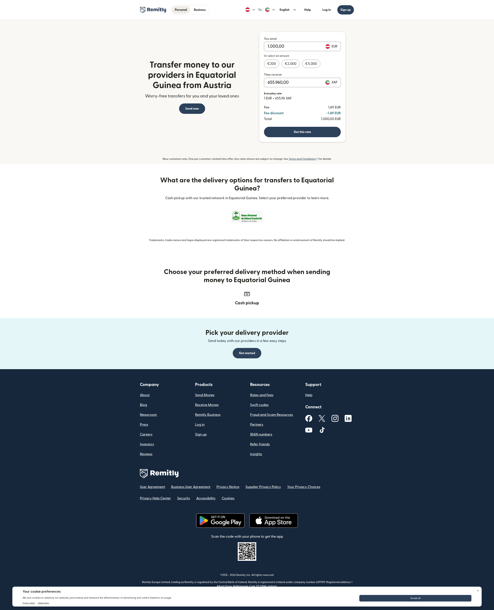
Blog (143, 405)
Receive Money (207, 405)
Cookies (228, 498)
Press (144, 424)
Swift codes (259, 405)
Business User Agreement (190, 487)
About (145, 395)
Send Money (205, 395)
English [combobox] (284, 9)
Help (307, 9)
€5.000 (311, 63)
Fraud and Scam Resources (271, 414)
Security (183, 498)
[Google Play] (220, 520)
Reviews (146, 454)
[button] (250, 9)
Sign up (345, 9)
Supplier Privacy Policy (263, 487)
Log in (326, 9)
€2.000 (290, 63)
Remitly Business (208, 414)
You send (270, 38)
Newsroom (148, 414)
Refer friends (260, 444)
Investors (147, 444)
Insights (256, 454)
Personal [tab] (181, 9)
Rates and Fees (261, 395)
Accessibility (206, 498)
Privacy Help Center (155, 498)
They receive (273, 74)
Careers (146, 434)
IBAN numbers (261, 434)
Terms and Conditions (303, 159)
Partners (256, 424)
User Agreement (152, 487)
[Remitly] (153, 10)
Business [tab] (200, 9)
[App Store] (273, 520)
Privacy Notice (228, 487)
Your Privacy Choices (303, 487)
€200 (271, 63)
